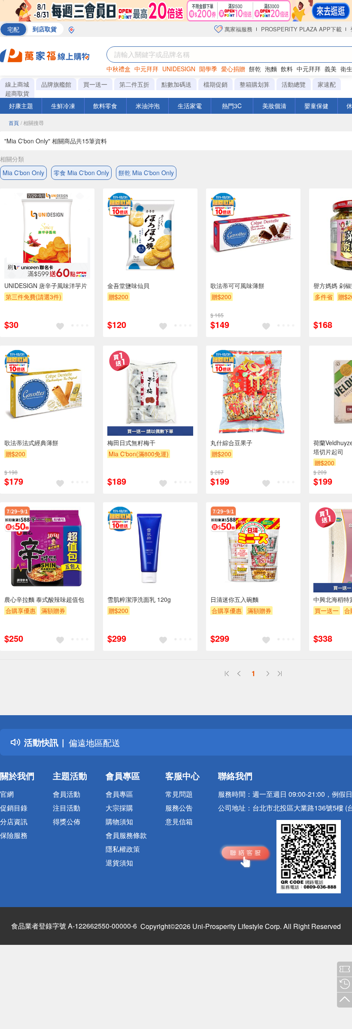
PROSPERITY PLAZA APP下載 (301, 29)
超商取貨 (17, 93)
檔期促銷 (215, 84)
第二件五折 (134, 84)
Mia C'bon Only (23, 172)
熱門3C (232, 105)
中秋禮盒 (118, 68)
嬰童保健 (316, 105)
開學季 (208, 68)
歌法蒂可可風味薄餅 (237, 285)
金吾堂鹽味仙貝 (128, 285)
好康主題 (21, 105)
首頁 (14, 122)
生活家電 (190, 105)
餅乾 (255, 68)
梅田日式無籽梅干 (131, 442)
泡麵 (271, 68)
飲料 (287, 68)
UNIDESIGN (178, 68)
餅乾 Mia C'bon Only (146, 172)
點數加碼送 (176, 84)
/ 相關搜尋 (32, 122)
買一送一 (95, 84)
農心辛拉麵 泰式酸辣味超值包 (44, 599)
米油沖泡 (148, 105)
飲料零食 (105, 105)
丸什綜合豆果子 (231, 442)
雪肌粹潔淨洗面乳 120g (139, 599)
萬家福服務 (237, 29)
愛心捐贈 (233, 68)
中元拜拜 (146, 68)
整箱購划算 (255, 84)
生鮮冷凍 (63, 105)
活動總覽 (294, 84)
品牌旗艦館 (56, 84)
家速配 (327, 84)
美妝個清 (274, 105)
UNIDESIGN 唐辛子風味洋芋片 (45, 285)
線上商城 (17, 84)
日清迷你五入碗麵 (234, 599)
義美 (331, 68)
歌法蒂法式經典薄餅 (31, 442)
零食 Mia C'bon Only (81, 172)
